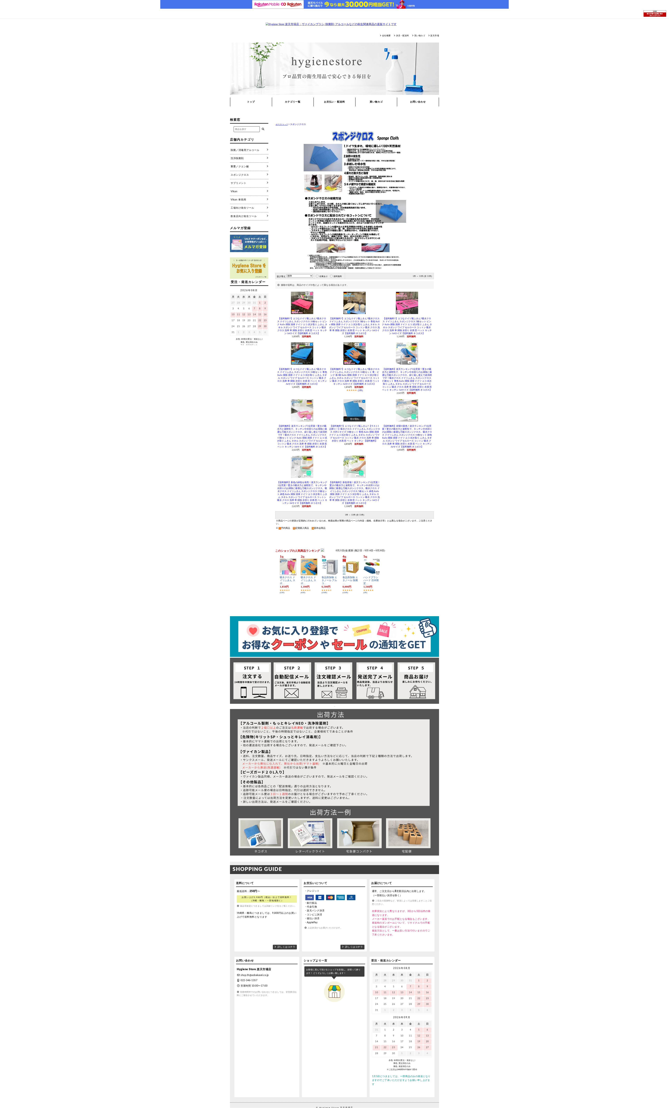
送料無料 (337, 276)
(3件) (360, 390)
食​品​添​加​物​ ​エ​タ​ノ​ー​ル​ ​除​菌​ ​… (351, 580)
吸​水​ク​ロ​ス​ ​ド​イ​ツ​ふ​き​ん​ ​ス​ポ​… (287, 580)
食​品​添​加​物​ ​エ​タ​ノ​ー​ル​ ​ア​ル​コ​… (329, 580)
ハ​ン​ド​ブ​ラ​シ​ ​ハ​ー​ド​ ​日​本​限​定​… (371, 580)
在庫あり (323, 276)
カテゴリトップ (282, 124)
